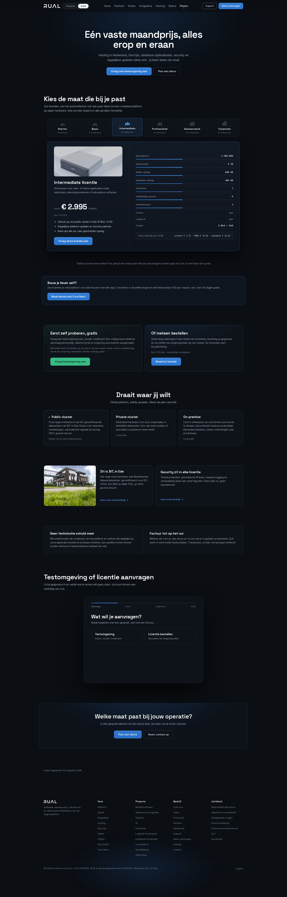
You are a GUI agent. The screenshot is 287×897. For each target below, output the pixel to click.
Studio (132, 5)
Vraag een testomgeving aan (129, 71)
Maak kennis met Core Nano (68, 296)
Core (83, 6)
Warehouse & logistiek (147, 812)
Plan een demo (167, 71)
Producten (178, 817)
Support (210, 5)
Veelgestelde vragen (222, 817)
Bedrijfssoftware (144, 807)
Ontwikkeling (142, 849)
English (239, 868)
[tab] (62, 128)
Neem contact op (158, 734)
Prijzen (184, 5)
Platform (119, 5)
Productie (140, 828)
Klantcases (141, 855)
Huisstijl (177, 844)
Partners (177, 823)
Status (172, 5)
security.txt (216, 839)
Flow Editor (103, 844)
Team (176, 812)
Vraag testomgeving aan (70, 361)
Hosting (160, 5)
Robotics (140, 817)
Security (102, 828)
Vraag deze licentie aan (73, 241)
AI (137, 823)
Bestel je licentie (166, 361)
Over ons (178, 807)
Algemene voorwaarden (223, 812)
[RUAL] (52, 6)
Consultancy (142, 844)
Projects (70, 6)
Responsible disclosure (223, 807)
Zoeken (177, 849)
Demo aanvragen (231, 5)
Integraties (145, 5)
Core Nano (103, 849)
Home (107, 5)
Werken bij (178, 828)
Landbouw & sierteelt (147, 839)
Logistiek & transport (146, 833)
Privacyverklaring (220, 823)
